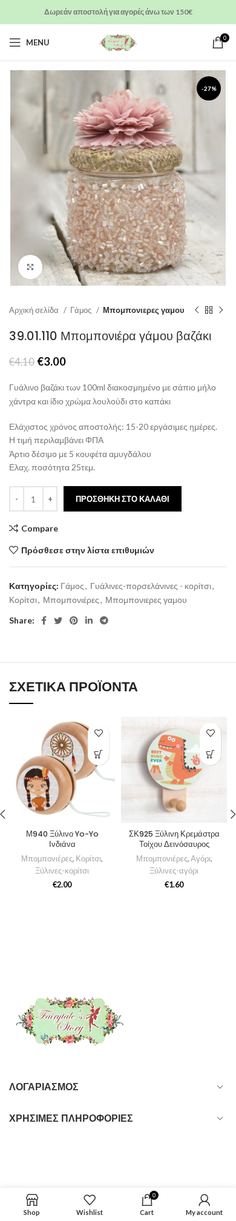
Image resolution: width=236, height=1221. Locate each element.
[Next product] (221, 310)
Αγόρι (201, 858)
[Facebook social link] (44, 620)
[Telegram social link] (104, 620)
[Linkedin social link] (89, 620)
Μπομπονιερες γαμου (144, 310)
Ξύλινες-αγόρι (173, 870)
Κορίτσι (23, 599)
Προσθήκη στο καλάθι (122, 499)
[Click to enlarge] (30, 267)
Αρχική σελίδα (35, 310)
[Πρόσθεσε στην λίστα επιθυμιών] (98, 733)
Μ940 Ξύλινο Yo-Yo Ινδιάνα (62, 839)
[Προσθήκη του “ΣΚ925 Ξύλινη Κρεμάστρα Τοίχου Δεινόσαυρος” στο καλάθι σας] (210, 754)
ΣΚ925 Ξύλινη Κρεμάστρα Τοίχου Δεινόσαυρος (174, 839)
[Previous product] (197, 310)
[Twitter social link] (58, 620)
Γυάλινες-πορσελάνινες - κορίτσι (150, 586)
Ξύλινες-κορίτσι (62, 870)
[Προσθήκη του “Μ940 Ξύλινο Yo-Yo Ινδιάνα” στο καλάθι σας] (98, 754)
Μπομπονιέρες (71, 599)
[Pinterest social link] (74, 620)
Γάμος (81, 310)
